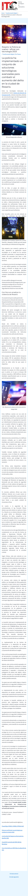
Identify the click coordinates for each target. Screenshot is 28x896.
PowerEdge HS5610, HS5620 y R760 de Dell (13, 826)
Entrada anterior (14, 873)
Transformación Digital (8, 54)
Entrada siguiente (14, 877)
